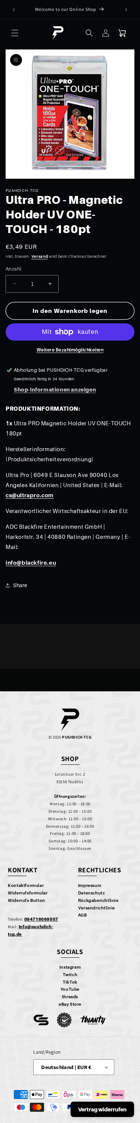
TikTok (70, 982)
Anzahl (13, 269)
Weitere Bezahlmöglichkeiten (70, 350)
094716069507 (41, 919)
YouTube (70, 989)
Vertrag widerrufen (102, 1109)
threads (70, 996)
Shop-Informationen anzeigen (55, 389)
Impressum (89, 885)
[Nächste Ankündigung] (126, 9)
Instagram (70, 967)
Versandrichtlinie (96, 908)
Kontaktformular (26, 885)
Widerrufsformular (27, 893)
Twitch (70, 974)
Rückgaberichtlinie (98, 900)
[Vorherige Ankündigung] (14, 9)
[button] (15, 33)
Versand (39, 256)
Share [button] (20, 585)
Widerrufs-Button (26, 900)
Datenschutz (91, 893)
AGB (82, 915)
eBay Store (70, 1004)
